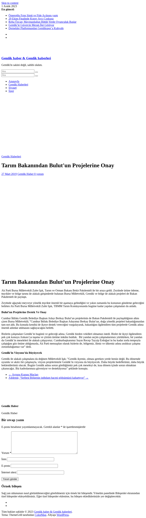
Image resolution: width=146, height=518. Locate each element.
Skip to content (9, 2)
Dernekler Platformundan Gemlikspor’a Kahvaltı (36, 28)
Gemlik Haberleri (18, 84)
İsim (3, 459)
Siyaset (13, 87)
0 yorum (39, 173)
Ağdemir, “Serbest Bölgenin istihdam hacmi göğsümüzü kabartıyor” (48, 377)
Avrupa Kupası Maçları (23, 374)
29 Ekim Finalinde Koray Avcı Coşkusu (31, 18)
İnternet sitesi (8, 472)
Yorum (6, 452)
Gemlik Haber (25, 173)
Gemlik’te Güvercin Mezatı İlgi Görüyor (31, 25)
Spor (11, 90)
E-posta (5, 465)
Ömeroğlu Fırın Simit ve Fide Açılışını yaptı (33, 15)
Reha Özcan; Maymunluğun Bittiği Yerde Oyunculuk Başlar (42, 21)
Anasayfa (14, 81)
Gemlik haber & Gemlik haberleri (26, 58)
